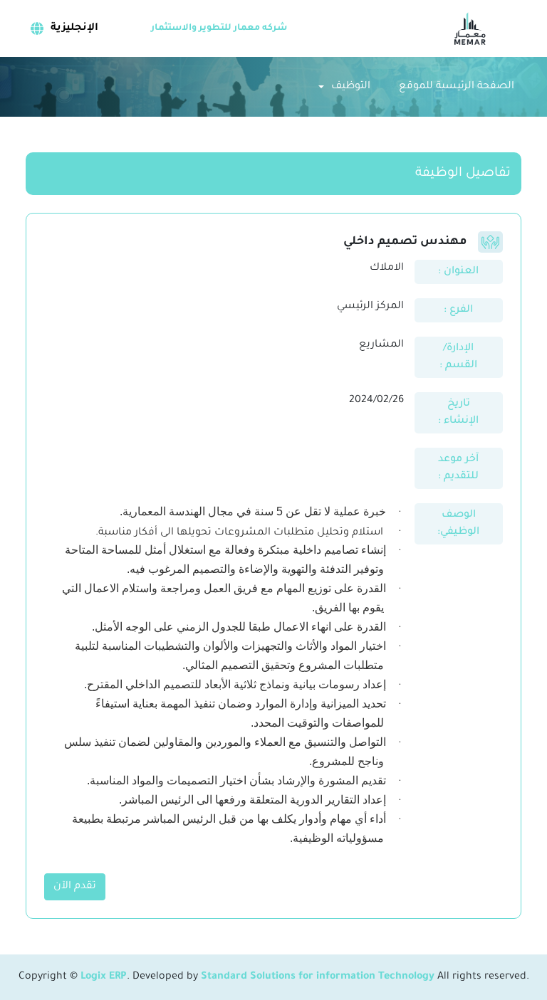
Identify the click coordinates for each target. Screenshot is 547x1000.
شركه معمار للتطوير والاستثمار (219, 28)
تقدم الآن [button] (74, 887)
